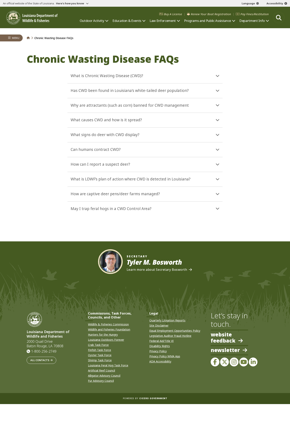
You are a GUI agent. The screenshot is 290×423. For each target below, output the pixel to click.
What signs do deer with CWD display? (105, 134)
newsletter (225, 350)
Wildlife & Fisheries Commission (108, 324)
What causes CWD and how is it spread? (106, 119)
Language (248, 3)
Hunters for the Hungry (103, 334)
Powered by (145, 398)
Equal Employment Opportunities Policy (174, 330)
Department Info (252, 21)
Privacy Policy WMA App (164, 356)
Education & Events (126, 21)
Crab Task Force (98, 345)
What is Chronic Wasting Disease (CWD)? (107, 75)
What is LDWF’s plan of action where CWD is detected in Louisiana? (130, 179)
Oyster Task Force (99, 355)
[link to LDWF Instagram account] (234, 362)
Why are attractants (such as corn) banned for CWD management (130, 105)
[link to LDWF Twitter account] (224, 362)
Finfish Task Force (99, 350)
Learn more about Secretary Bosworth (157, 270)
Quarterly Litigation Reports (167, 320)
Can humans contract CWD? (96, 149)
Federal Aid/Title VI (161, 341)
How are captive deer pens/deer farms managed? (115, 193)
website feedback (223, 337)
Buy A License (173, 14)
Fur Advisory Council (101, 381)
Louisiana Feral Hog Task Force (108, 365)
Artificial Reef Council (101, 370)
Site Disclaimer (158, 325)
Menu (15, 38)
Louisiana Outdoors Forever (106, 340)
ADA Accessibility (160, 361)
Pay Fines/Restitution (254, 14)
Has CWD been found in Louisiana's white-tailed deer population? (130, 90)
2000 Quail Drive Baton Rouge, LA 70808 (45, 343)
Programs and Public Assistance (207, 21)
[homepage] (32, 18)
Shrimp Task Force (100, 360)
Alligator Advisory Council (104, 375)
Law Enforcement (163, 21)
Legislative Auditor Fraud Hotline (170, 336)
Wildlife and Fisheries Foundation (109, 329)
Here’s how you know (70, 3)
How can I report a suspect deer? (100, 164)
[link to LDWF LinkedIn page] (253, 362)
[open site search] (279, 17)
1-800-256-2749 (43, 351)
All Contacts (39, 360)
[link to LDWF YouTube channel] (243, 362)
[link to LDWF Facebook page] (215, 362)
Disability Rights (159, 346)
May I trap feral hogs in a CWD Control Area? (111, 208)
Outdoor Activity (92, 21)
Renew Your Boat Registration (211, 14)
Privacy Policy (158, 351)
